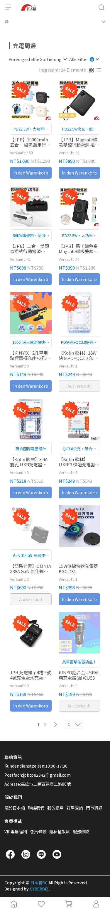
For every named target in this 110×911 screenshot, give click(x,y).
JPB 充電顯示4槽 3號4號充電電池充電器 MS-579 (30, 675)
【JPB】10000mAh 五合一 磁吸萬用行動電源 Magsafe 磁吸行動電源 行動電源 (30, 142)
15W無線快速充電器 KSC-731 (78, 568)
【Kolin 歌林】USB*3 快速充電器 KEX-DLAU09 (77, 462)
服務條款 (81, 831)
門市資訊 (94, 808)
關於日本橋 (14, 808)
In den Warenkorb (30, 173)
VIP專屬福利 (15, 831)
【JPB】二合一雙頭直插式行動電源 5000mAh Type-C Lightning (29, 248)
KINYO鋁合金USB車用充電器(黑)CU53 (79, 675)
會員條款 (38, 831)
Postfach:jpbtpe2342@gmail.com (37, 775)
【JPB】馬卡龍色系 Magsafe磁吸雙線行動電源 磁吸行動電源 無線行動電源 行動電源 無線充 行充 (79, 248)
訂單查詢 (75, 808)
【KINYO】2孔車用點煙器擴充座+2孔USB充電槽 (29, 355)
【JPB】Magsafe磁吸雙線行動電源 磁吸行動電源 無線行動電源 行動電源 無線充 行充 (79, 142)
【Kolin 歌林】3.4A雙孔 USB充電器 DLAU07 (29, 462)
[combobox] (37, 59)
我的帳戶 (55, 808)
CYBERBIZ (39, 889)
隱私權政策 (59, 831)
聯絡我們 (36, 808)
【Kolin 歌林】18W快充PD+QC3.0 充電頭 (78, 355)
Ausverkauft (79, 386)
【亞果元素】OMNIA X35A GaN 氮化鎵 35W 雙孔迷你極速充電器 (30, 568)
